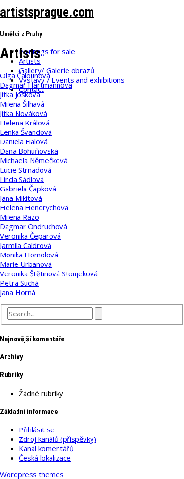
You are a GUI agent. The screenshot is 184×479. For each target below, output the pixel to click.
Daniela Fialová (24, 141)
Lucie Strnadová (25, 169)
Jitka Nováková (23, 113)
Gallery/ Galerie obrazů (56, 70)
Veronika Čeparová (30, 235)
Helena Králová (25, 122)
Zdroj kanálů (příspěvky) (57, 439)
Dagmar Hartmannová (36, 85)
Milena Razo (19, 217)
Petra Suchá (19, 283)
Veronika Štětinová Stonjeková (49, 273)
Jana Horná (17, 292)
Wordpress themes (32, 474)
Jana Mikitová (21, 198)
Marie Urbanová (26, 264)
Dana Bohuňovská (29, 151)
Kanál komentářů (46, 448)
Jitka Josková (20, 94)
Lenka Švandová (26, 132)
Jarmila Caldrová (25, 245)
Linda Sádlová (22, 179)
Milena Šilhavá (22, 103)
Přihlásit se (37, 429)
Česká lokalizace (45, 457)
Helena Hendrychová (34, 207)
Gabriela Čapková (28, 188)
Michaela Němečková (33, 160)
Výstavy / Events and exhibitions (72, 79)
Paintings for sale (47, 51)
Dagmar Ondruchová (33, 226)
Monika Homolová (29, 254)
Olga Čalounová (25, 75)
